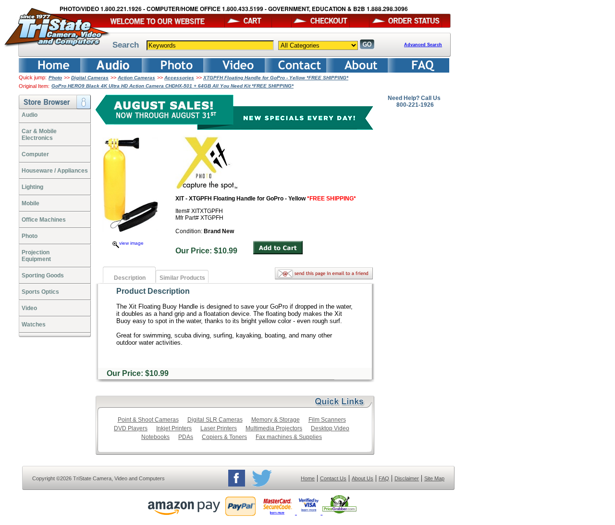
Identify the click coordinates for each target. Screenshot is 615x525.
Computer (35, 154)
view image (131, 243)
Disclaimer (406, 478)
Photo (55, 77)
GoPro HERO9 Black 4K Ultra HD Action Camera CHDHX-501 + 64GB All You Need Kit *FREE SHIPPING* (172, 85)
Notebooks (155, 437)
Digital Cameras (90, 77)
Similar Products (182, 278)
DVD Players (131, 428)
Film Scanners (327, 419)
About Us (362, 478)
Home (308, 478)
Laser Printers (218, 428)
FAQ (384, 478)
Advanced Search (423, 44)
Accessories (179, 77)
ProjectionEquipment (36, 255)
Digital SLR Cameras (215, 419)
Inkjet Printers (174, 428)
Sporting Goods (43, 275)
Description (130, 278)
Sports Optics (40, 291)
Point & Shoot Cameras (148, 419)
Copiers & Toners (224, 437)
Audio (29, 115)
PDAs (185, 437)
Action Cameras (136, 77)
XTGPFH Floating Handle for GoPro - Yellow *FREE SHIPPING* (275, 77)
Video (29, 308)
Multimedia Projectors (274, 428)
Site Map (434, 478)
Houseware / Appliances (55, 170)
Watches (34, 324)
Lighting (32, 187)
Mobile (30, 203)
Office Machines (44, 219)
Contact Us (333, 478)
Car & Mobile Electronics (39, 134)
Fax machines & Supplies (289, 437)
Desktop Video (330, 428)
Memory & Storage (275, 419)
